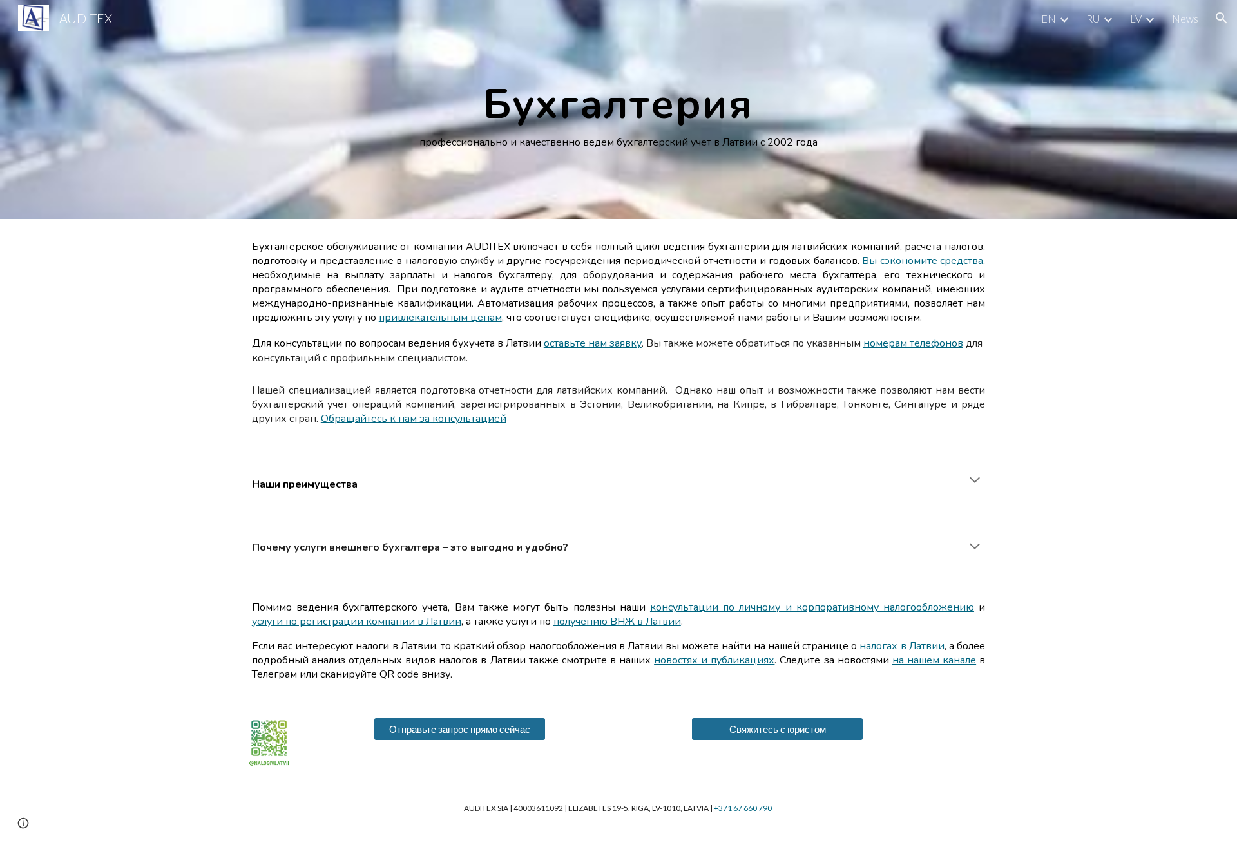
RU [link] (1093, 18)
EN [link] (1048, 18)
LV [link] (1136, 18)
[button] (1221, 18)
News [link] (1185, 18)
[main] (618, 109)
